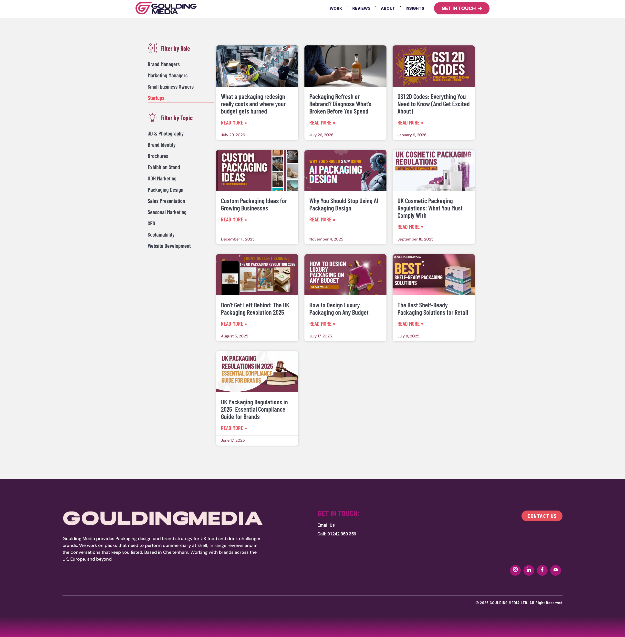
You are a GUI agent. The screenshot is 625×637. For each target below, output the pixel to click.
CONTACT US (542, 516)
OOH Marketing (162, 178)
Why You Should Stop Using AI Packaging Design (343, 204)
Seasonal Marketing (167, 212)
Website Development (169, 245)
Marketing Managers (168, 75)
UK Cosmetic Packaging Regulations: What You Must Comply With (430, 208)
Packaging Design (165, 189)
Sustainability (161, 234)
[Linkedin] (528, 570)
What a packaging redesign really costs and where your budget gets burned (253, 103)
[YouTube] (555, 570)
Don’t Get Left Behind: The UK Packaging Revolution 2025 (255, 308)
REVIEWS (361, 8)
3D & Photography (166, 133)
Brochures (158, 155)
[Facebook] (542, 570)
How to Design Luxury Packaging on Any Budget (339, 308)
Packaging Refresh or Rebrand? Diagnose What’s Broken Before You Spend (340, 103)
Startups (156, 97)
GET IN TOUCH (458, 8)
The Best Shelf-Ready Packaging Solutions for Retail (432, 308)
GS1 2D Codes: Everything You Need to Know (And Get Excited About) (433, 103)
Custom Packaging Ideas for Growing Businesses (254, 204)
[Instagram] (515, 570)
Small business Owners (171, 86)
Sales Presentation (166, 200)
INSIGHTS (415, 8)
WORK (336, 8)
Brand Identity (162, 144)
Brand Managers (164, 64)
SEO (151, 223)
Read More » (234, 122)
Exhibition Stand (164, 167)
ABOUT (388, 8)
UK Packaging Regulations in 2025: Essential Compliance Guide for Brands (254, 409)
